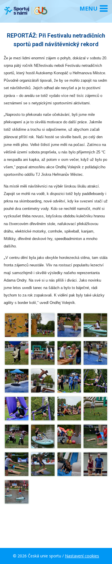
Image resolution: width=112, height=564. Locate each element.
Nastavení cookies (82, 556)
